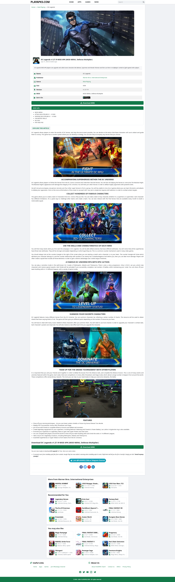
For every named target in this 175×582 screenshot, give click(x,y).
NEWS (96, 2)
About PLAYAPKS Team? (99, 567)
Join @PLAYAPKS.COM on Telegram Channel (89, 460)
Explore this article (41, 128)
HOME (71, 2)
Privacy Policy (127, 567)
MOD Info (36, 108)
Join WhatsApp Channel (58, 567)
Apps (40, 567)
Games (46, 567)
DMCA (118, 567)
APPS (79, 2)
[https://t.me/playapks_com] (95, 572)
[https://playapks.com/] (80, 572)
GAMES (87, 2)
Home (33, 7)
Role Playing (41, 7)
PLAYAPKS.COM (40, 2)
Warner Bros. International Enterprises (95, 77)
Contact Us (111, 567)
